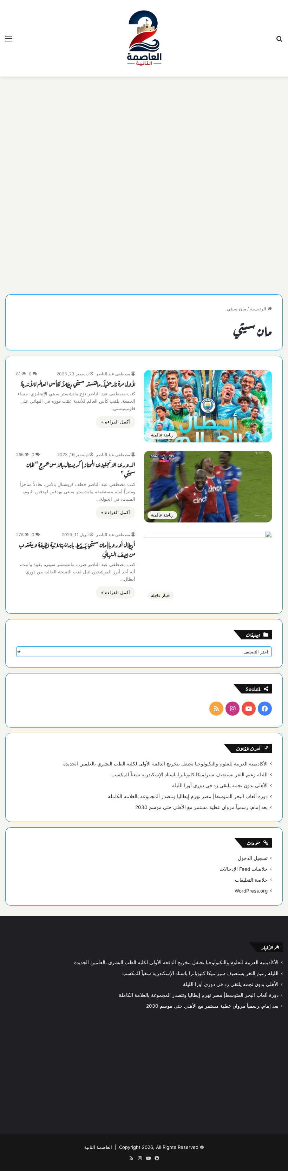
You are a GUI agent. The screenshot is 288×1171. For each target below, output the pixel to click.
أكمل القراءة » (115, 422)
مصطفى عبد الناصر (113, 373)
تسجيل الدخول (253, 858)
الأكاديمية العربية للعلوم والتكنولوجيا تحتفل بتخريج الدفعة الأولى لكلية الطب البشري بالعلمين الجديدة (165, 764)
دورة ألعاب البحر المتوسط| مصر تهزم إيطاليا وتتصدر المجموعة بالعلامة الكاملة (188, 796)
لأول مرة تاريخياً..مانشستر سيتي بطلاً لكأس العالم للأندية (78, 383)
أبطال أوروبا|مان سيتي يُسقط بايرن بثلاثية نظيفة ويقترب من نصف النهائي (77, 549)
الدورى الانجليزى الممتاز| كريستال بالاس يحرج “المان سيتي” (81, 469)
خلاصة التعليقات (251, 880)
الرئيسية (259, 308)
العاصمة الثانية (98, 1147)
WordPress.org (251, 891)
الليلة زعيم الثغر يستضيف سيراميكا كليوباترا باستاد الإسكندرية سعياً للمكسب (189, 774)
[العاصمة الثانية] (144, 38)
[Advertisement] (144, 133)
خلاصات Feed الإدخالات (244, 869)
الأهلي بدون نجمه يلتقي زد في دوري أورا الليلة (220, 785)
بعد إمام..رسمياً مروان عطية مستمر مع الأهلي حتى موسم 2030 (201, 807)
